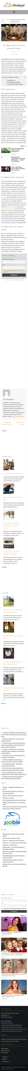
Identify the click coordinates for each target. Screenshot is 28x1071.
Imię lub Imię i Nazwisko (8, 259)
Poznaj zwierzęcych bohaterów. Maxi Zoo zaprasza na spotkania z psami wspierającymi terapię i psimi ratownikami (13, 745)
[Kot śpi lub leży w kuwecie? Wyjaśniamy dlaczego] (8, 547)
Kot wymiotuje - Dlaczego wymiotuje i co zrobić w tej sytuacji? (11, 525)
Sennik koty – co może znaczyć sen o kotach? (15, 842)
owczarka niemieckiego (7, 208)
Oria (2, 1069)
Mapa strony (6, 1061)
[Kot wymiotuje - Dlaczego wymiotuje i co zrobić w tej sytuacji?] (8, 519)
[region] (12, 335)
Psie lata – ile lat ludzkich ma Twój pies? (13, 795)
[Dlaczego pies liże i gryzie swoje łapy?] (8, 632)
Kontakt (5, 1059)
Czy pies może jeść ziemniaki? (12, 473)
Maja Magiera (15, 54)
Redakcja (5, 1057)
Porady (15, 280)
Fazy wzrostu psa (11, 80)
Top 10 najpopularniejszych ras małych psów (14, 800)
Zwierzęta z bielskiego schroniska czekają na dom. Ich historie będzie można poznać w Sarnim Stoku (14, 734)
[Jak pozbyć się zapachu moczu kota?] (8, 493)
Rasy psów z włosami (8, 798)
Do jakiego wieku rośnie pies (13, 82)
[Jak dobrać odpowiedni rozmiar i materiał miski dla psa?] (8, 658)
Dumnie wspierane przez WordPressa (11, 1067)
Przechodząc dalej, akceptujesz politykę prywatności (14, 908)
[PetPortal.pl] (14, 7)
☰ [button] (14, 12)
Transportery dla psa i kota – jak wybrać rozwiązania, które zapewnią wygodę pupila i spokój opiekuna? (13, 751)
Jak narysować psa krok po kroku (11, 838)
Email (3, 265)
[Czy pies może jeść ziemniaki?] (8, 469)
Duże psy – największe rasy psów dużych (13, 840)
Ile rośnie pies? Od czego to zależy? (15, 84)
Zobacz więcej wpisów (18, 416)
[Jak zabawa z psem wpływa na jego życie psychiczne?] (8, 606)
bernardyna (11, 207)
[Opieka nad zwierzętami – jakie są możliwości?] (8, 684)
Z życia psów (21, 280)
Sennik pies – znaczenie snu (10, 845)
